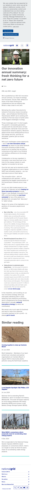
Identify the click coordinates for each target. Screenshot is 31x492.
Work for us (4, 474)
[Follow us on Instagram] (27, 487)
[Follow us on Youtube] (24, 487)
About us (4, 476)
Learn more (16, 26)
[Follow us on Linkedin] (21, 487)
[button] (8, 38)
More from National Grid (8, 484)
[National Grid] (8, 45)
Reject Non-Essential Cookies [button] (10, 34)
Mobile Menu (27, 46)
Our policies (4, 479)
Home (4, 86)
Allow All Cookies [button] (8, 31)
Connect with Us (6, 471)
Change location (22, 46)
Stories (3, 482)
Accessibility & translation (17, 45)
